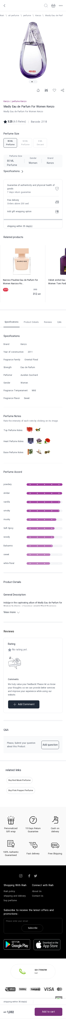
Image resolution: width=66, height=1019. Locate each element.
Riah (2, 15)
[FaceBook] (29, 876)
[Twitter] (35, 876)
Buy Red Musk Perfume (19, 780)
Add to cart (48, 1012)
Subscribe (32, 928)
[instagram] (21, 876)
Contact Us (37, 896)
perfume (27, 15)
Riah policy (9, 891)
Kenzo (38, 15)
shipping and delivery (15, 896)
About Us (37, 891)
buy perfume (10, 900)
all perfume (13, 15)
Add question (50, 745)
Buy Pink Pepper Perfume (20, 790)
